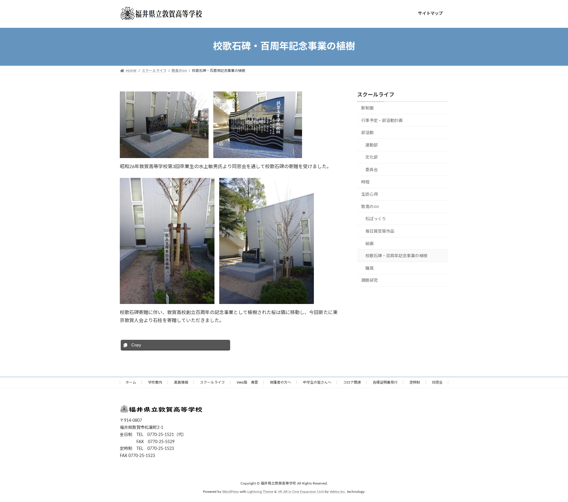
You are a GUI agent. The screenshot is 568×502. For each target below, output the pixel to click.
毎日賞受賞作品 (379, 231)
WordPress (230, 492)
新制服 (367, 108)
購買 (369, 268)
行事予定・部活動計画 (382, 120)
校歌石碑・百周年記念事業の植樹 (396, 256)
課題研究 (369, 281)
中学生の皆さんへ (317, 382)
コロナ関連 (352, 382)
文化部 (371, 157)
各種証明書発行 (385, 382)
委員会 (371, 170)
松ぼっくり (375, 219)
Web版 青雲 (247, 382)
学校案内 (155, 382)
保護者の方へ (280, 382)
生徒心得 (369, 194)
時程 (365, 182)
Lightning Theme (260, 492)
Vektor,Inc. (338, 492)
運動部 (371, 145)
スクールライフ (375, 95)
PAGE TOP (549, 481)
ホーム (130, 382)
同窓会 (437, 382)
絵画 (369, 244)
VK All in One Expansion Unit (301, 492)
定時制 (414, 382)
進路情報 (181, 382)
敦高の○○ (370, 207)
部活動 (367, 133)
